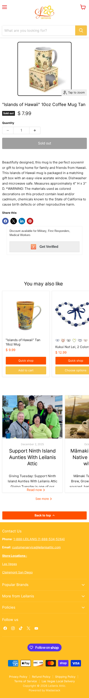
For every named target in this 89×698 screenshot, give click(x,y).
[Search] (81, 30)
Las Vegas (9, 564)
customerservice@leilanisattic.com (36, 547)
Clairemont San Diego (17, 572)
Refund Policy (41, 676)
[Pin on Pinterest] (30, 221)
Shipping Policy (65, 676)
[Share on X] (13, 221)
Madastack (53, 690)
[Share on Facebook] (5, 221)
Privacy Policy (18, 676)
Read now (35, 490)
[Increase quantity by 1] (34, 130)
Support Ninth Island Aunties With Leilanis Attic (32, 457)
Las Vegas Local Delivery (58, 681)
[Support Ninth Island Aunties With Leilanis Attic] (32, 416)
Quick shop (25, 360)
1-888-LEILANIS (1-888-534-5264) (39, 539)
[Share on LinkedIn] (22, 221)
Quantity (8, 123)
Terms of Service (25, 681)
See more (42, 498)
